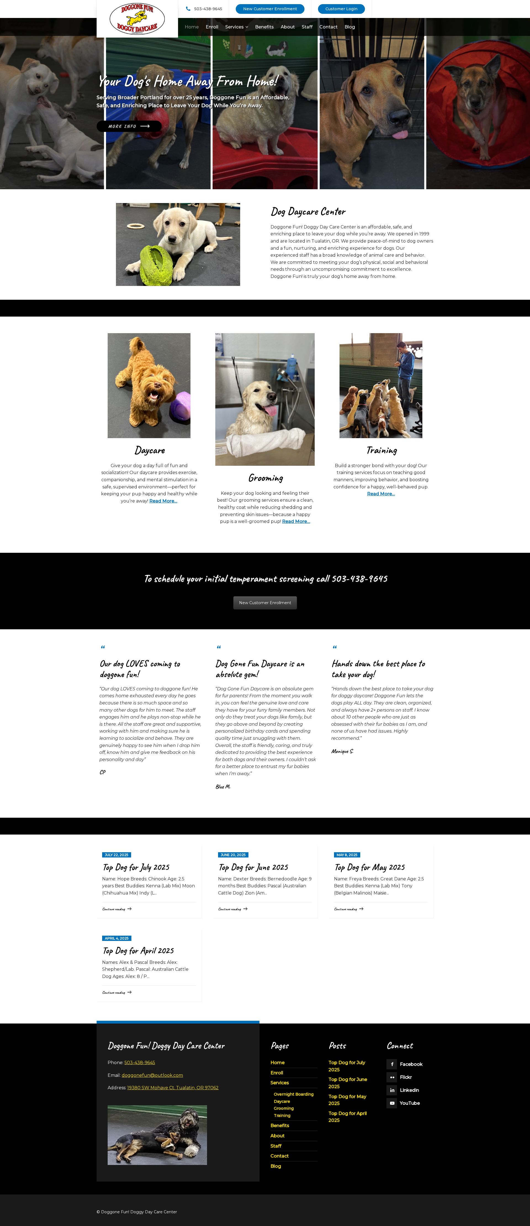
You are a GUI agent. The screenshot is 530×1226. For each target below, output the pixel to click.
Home (278, 1062)
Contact (280, 1156)
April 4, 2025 (117, 938)
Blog (276, 1166)
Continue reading (113, 909)
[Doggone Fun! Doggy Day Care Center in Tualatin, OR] (137, 19)
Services (280, 1082)
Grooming (284, 1108)
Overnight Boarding (294, 1094)
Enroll (277, 1072)
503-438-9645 (208, 8)
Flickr (406, 1077)
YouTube (410, 1103)
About (278, 1135)
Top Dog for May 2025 (369, 867)
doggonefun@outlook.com (152, 1075)
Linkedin (409, 1090)
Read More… (163, 501)
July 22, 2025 (116, 855)
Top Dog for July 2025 (135, 867)
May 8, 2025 (347, 855)
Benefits (280, 1125)
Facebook (411, 1064)
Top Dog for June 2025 (252, 867)
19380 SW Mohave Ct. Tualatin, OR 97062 (173, 1087)
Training (282, 1115)
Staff (276, 1146)
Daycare (282, 1101)
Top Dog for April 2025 (137, 950)
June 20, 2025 (233, 855)
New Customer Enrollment (265, 602)
